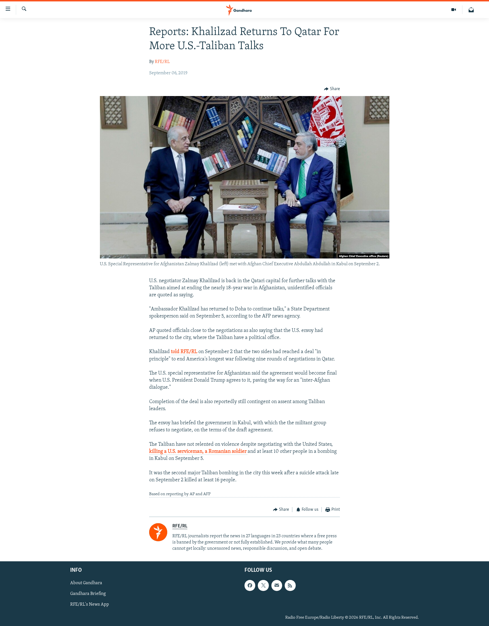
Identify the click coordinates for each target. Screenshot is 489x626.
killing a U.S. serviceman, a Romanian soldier (198, 451)
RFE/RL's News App (89, 605)
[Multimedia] (453, 9)
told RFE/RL (184, 352)
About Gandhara (86, 583)
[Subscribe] (276, 585)
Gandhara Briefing (88, 594)
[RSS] (290, 585)
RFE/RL (162, 62)
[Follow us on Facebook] (249, 585)
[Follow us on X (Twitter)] (263, 585)
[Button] (332, 89)
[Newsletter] (471, 9)
